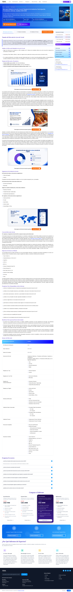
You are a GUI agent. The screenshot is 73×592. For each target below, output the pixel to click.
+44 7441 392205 (59, 68)
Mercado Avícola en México (36, 238)
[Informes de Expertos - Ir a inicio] (4, 2)
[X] (68, 570)
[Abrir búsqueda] (61, 1)
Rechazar (64, 590)
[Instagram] (66, 570)
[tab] (7, 32)
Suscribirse (24, 574)
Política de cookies (21, 590)
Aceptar (69, 590)
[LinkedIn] (70, 570)
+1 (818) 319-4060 (59, 63)
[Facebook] (63, 570)
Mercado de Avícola (31, 94)
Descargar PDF (35, 89)
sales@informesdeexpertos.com (62, 64)
